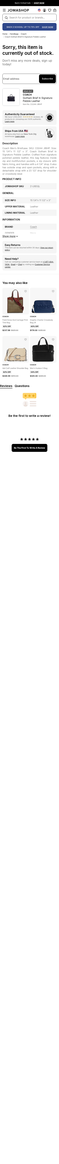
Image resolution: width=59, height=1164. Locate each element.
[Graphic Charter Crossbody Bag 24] (53, 291)
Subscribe (47, 78)
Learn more (9, 121)
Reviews (6, 386)
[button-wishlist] (49, 10)
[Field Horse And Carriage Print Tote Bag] (25, 291)
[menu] (4, 10)
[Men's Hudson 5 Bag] (53, 339)
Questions (22, 386)
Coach (23, 34)
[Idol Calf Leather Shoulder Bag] (25, 339)
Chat (20, 264)
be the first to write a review (29, 448)
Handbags (14, 34)
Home (4, 34)
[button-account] (44, 10)
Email (13, 264)
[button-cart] (55, 10)
